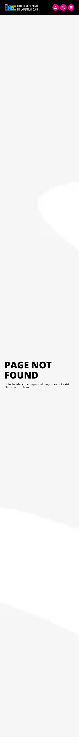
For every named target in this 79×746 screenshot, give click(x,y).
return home (22, 387)
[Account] (55, 7)
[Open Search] (63, 7)
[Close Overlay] (4, 7)
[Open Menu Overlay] (71, 7)
